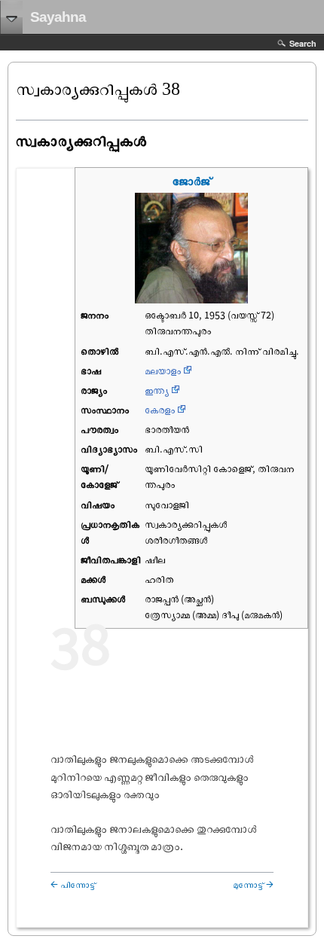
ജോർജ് (191, 180)
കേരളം (160, 409)
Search (302, 43)
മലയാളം (163, 370)
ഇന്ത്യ (157, 390)
